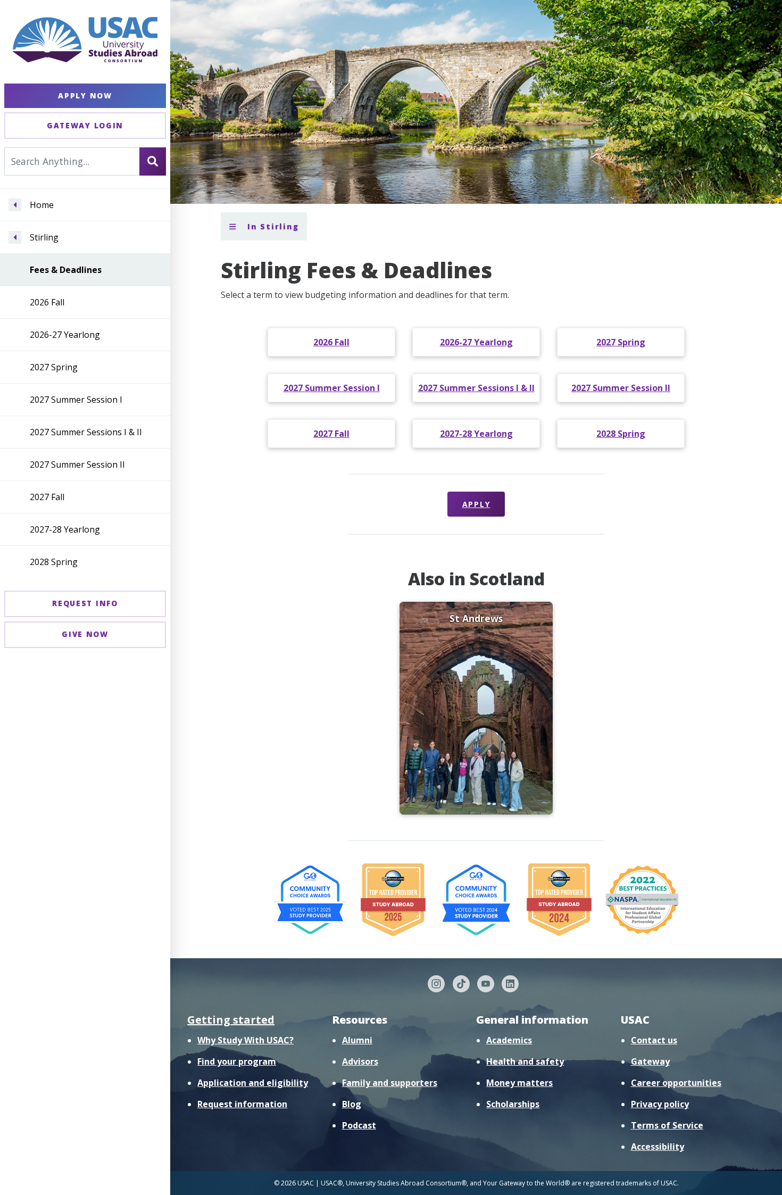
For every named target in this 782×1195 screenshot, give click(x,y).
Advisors (360, 1061)
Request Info (85, 603)
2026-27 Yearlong (65, 335)
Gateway (650, 1061)
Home (42, 205)
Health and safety (525, 1061)
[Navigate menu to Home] (15, 204)
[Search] (152, 161)
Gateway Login (85, 125)
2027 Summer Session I (76, 399)
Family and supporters (389, 1083)
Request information (242, 1104)
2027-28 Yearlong (65, 529)
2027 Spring (54, 367)
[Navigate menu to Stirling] (15, 237)
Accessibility (657, 1146)
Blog (351, 1104)
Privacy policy (660, 1104)
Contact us (654, 1040)
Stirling (44, 237)
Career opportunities (676, 1083)
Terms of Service (667, 1125)
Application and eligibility (252, 1083)
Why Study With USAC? (245, 1040)
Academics (509, 1040)
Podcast (359, 1125)
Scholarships (512, 1104)
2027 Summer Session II (77, 464)
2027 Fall (47, 497)
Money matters (519, 1083)
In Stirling (271, 226)
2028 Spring (54, 562)
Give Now (85, 634)
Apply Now (85, 95)
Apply (476, 504)
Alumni (357, 1040)
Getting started (230, 1020)
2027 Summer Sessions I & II (86, 432)
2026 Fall (47, 302)
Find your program (236, 1061)
